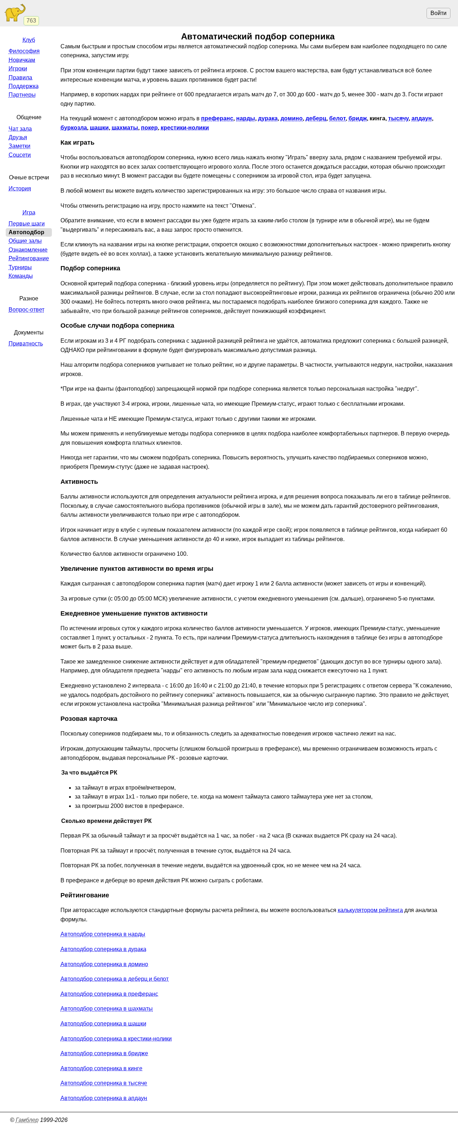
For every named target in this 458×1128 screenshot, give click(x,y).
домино (292, 118)
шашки (99, 128)
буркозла (73, 128)
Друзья (18, 137)
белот (337, 118)
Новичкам (22, 60)
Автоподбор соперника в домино (104, 964)
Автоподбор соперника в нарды (102, 934)
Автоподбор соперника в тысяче (103, 1083)
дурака (268, 118)
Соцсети (20, 155)
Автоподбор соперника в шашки (103, 1024)
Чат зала (20, 129)
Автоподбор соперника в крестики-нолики (116, 1039)
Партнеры (22, 95)
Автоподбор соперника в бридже (104, 1053)
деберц (316, 118)
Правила (20, 77)
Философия (24, 51)
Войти (438, 13)
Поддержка (24, 86)
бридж (358, 118)
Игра (29, 212)
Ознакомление (28, 250)
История (20, 188)
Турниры (20, 267)
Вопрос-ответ (26, 310)
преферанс (217, 118)
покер (149, 128)
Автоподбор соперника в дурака (103, 949)
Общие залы (25, 241)
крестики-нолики (185, 128)
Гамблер (27, 1120)
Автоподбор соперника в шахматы (106, 1009)
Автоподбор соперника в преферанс (109, 994)
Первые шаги (27, 224)
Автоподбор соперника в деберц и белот (114, 979)
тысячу (398, 118)
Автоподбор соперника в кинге (101, 1068)
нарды (245, 118)
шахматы (125, 128)
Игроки (18, 69)
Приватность (26, 344)
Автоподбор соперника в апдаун (103, 1098)
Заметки (19, 146)
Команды (21, 276)
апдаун (421, 118)
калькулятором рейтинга (370, 910)
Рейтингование (29, 258)
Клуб (29, 40)
